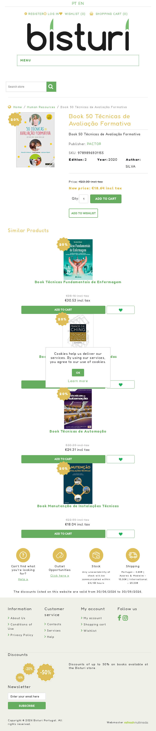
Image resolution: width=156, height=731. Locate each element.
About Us (17, 618)
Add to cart (105, 199)
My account (92, 618)
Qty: (73, 198)
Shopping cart (94, 624)
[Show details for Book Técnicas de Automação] (78, 409)
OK (78, 372)
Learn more (78, 381)
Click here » (59, 575)
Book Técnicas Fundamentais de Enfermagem (78, 282)
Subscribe (27, 705)
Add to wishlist (83, 213)
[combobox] (26, 87)
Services (53, 630)
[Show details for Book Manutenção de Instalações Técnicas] (78, 483)
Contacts (53, 624)
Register (36, 13)
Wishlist (89, 630)
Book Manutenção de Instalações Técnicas (78, 506)
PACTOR (94, 144)
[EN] (81, 3)
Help (50, 636)
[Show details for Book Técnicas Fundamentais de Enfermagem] (78, 259)
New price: (79, 188)
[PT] (74, 3)
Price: (73, 181)
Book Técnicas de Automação (78, 431)
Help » (23, 579)
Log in (53, 13)
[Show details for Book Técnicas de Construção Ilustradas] (78, 334)
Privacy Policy (21, 635)
